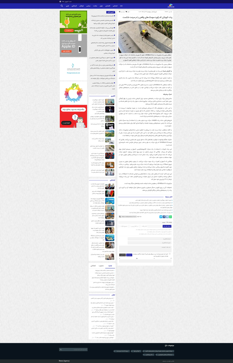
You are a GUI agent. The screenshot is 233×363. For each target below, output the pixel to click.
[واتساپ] (170, 216)
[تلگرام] (167, 216)
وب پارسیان (165, 361)
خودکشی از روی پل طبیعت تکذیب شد (104, 337)
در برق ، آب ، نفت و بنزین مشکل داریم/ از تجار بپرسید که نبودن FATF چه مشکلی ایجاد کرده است (150, 213)
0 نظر (129, 12)
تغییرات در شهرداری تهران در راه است (105, 326)
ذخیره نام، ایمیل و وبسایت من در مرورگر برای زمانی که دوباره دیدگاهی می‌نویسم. (150, 254)
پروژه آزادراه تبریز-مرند (122, 351)
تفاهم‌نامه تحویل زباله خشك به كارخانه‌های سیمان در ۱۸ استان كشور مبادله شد (97, 186)
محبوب (101, 265)
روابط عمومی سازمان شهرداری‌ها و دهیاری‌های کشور (159, 351)
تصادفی (93, 265)
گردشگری (74, 6)
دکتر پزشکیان (149, 355)
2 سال (107, 319)
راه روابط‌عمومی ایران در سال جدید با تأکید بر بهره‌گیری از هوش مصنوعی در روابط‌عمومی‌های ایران (150, 203)
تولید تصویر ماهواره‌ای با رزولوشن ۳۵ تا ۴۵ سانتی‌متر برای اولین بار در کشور (97, 119)
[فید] (60, 2)
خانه (121, 6)
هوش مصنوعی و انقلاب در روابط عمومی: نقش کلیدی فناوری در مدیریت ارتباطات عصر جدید (103, 86)
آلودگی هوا (136, 351)
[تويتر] (161, 216)
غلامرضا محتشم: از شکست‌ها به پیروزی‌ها (102, 16)
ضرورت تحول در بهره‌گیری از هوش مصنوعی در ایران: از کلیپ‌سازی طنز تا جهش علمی (153, 200)
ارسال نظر (129, 255)
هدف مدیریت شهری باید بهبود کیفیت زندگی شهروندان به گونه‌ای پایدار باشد (97, 230)
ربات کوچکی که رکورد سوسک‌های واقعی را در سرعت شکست (147, 17)
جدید (110, 265)
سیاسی (88, 6)
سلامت (95, 6)
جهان (101, 6)
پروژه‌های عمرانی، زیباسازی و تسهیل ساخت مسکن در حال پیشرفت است (98, 216)
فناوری (113, 96)
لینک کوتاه (139, 217)
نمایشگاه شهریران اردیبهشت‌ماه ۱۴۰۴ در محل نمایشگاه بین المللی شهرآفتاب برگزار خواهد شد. (97, 201)
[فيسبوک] (164, 216)
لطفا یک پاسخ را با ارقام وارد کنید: (160, 256)
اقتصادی (107, 6)
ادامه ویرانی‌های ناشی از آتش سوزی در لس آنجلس (102, 298)
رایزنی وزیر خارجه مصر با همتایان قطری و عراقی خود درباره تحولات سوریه (155, 210)
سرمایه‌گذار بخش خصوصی (165, 355)
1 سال (111, 301)
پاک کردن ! (122, 255)
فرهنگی (81, 6)
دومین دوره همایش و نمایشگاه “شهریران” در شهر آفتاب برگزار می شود (97, 238)
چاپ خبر (123, 12)
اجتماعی (115, 6)
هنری (67, 6)
